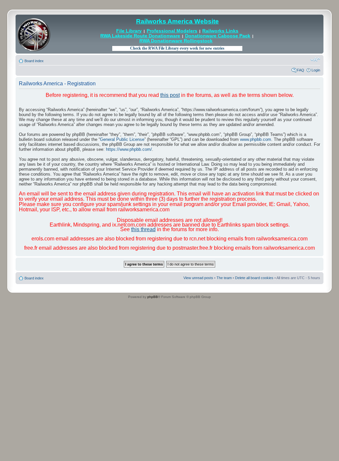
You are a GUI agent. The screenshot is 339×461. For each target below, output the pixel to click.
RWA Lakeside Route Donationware (140, 35)
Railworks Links (220, 30)
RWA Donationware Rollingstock (176, 40)
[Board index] (33, 34)
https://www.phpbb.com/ (129, 149)
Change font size (315, 60)
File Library (129, 30)
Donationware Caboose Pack (217, 35)
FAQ (300, 70)
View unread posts (198, 278)
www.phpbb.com (255, 139)
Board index (34, 61)
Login (316, 70)
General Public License (122, 139)
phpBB (152, 297)
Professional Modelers (172, 30)
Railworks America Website (177, 21)
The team (224, 278)
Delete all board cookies (254, 278)
